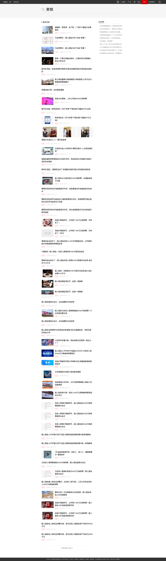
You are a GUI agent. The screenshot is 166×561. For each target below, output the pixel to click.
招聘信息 (82, 559)
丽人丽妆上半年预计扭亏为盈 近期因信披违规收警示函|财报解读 (66, 434)
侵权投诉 (118, 559)
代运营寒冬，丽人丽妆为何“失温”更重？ (70, 38)
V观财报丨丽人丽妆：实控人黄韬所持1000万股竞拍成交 (63, 252)
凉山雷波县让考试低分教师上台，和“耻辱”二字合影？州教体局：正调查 (112, 50)
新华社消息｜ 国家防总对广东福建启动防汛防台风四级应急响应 (66, 169)
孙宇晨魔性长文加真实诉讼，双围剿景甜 (110, 53)
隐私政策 (92, 559)
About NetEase (64, 559)
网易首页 (5, 2)
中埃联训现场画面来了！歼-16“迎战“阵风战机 (112, 35)
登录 (144, 2)
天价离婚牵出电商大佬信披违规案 (68, 372)
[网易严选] (130, 2)
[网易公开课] (123, 2)
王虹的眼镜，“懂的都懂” (106, 41)
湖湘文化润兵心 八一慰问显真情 (54, 140)
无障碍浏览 (16, 2)
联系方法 (77, 559)
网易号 (56, 33)
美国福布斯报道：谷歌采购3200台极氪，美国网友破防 (112, 32)
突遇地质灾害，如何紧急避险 (53, 90)
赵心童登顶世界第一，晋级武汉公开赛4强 (111, 29)
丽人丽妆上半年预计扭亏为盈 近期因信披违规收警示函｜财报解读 (67, 443)
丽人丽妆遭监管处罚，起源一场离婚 (69, 281)
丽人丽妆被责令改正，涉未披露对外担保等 (58, 302)
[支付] (135, 2)
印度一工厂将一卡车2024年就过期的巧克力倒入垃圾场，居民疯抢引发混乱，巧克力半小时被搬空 (112, 44)
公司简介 (71, 559)
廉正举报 (113, 559)
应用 (10, 2)
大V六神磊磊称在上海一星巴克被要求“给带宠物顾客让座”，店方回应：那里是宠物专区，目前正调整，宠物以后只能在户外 (112, 47)
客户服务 (87, 559)
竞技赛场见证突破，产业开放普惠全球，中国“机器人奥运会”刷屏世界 (112, 38)
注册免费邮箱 (151, 2)
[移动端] (118, 2)
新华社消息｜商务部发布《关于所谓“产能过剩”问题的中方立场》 (67, 109)
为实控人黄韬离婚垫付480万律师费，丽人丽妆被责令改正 (64, 462)
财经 (57, 236)
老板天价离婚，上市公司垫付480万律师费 (71, 99)
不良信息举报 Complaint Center (102, 559)
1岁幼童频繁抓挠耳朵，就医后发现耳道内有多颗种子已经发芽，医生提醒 (112, 26)
